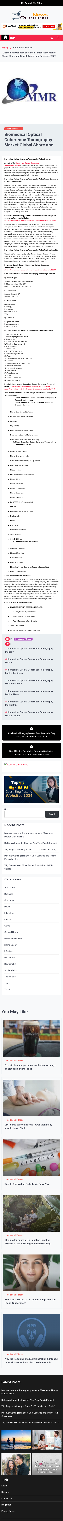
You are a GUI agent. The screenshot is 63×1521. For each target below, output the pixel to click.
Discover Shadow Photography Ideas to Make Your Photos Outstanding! (28, 835)
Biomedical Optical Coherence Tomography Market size (29, 703)
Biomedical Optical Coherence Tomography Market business (29, 671)
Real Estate (9, 957)
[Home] (5, 37)
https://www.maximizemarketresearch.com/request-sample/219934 (31, 220)
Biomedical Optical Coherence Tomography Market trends (29, 714)
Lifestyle (8, 951)
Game (7, 925)
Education (9, 913)
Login (4, 1485)
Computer (9, 900)
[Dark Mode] (51, 38)
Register (5, 1492)
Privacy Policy (8, 1511)
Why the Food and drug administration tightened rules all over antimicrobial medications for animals (31, 1362)
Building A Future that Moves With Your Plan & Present (30, 843)
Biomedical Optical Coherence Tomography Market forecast (29, 682)
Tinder (7, 983)
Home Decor (10, 945)
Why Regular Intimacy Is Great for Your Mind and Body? (31, 849)
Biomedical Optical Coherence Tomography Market (29, 661)
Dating (7, 906)
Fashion (8, 919)
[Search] (58, 38)
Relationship (10, 964)
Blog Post (6, 1504)
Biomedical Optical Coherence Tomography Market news (29, 693)
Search (7, 809)
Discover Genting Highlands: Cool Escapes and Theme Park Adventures (30, 857)
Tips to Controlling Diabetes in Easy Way (27, 1184)
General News (11, 932)
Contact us (6, 1498)
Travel (7, 989)
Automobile (10, 887)
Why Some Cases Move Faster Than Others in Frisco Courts (29, 867)
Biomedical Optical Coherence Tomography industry (29, 650)
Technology (10, 976)
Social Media (10, 970)
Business (8, 894)
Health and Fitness (14, 129)
